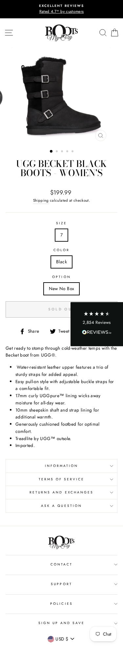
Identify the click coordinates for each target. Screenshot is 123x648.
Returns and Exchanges (61, 492)
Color (61, 250)
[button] (97, 324)
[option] (61, 9)
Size (61, 223)
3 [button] (62, 152)
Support (61, 584)
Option (61, 276)
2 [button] (57, 152)
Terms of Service (62, 479)
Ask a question (61, 505)
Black (61, 261)
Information (61, 465)
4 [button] (68, 152)
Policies (61, 603)
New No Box (61, 288)
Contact (61, 564)
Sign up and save (61, 622)
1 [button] (51, 151)
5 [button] (73, 152)
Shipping (41, 200)
